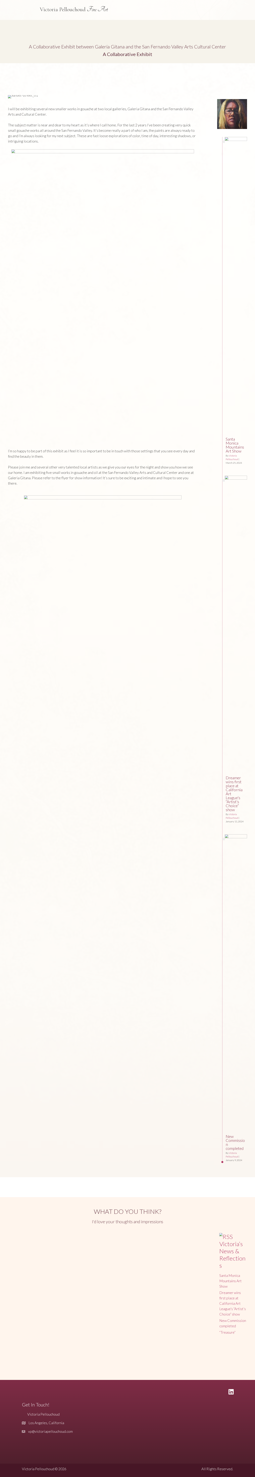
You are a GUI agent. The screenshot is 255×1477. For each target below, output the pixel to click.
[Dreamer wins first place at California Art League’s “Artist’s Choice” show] (236, 478)
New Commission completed (235, 1142)
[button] (10, 89)
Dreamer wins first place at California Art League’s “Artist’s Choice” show (232, 1303)
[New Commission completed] (236, 837)
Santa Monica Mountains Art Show (235, 445)
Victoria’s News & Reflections (232, 1254)
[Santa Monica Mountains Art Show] (236, 139)
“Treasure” (227, 1332)
